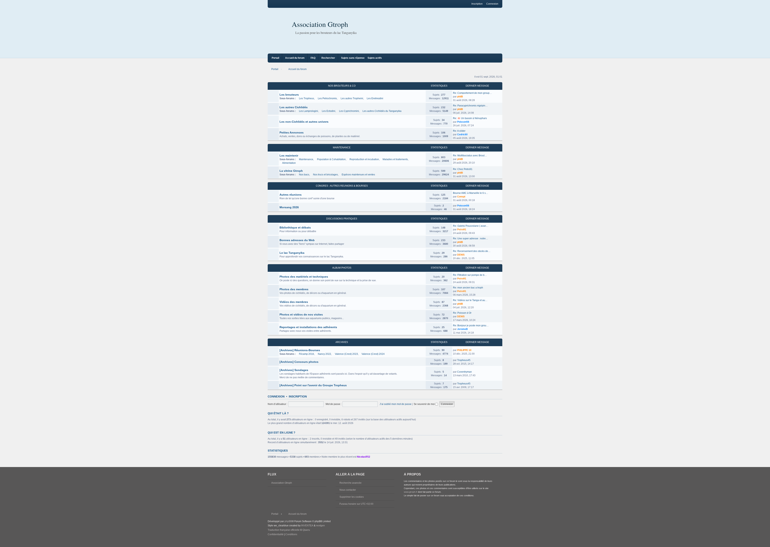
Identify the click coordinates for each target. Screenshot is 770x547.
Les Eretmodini (375, 98)
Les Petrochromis (327, 98)
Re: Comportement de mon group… (472, 93)
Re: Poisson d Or (462, 312)
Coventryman (464, 371)
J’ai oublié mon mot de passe (395, 404)
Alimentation (289, 163)
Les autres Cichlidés (294, 107)
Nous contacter (347, 489)
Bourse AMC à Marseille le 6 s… (470, 193)
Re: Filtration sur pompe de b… (470, 275)
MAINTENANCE (342, 147)
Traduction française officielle (284, 530)
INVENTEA (307, 525)
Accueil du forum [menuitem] (295, 58)
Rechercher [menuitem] (328, 58)
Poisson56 (463, 121)
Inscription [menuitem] (477, 3)
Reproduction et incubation (364, 159)
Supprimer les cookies (351, 496)
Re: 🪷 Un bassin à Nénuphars (470, 118)
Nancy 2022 (324, 354)
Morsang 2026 (289, 207)
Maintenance (306, 159)
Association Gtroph (320, 24)
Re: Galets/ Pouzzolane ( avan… (470, 225)
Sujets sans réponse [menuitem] (353, 58)
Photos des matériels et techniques (304, 276)
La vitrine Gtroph (291, 170)
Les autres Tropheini (352, 98)
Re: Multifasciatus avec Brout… (470, 155)
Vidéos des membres (294, 301)
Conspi (461, 196)
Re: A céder (459, 130)
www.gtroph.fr (410, 492)
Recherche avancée (350, 482)
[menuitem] (276, 534)
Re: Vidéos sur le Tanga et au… (470, 300)
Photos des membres (294, 289)
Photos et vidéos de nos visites (301, 314)
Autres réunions (291, 194)
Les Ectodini (328, 111)
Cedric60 (462, 134)
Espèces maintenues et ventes (358, 174)
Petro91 (461, 229)
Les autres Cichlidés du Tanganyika (382, 111)
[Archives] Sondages (294, 370)
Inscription (298, 396)
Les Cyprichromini (349, 111)
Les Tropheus (306, 98)
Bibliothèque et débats (295, 227)
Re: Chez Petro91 (462, 169)
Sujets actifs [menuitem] (375, 58)
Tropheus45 (463, 360)
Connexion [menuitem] (492, 3)
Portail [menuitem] (275, 58)
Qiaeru (306, 530)
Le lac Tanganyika (292, 252)
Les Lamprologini (308, 111)
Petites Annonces (292, 132)
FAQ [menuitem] (313, 58)
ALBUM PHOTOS (341, 267)
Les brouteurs (289, 94)
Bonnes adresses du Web (297, 240)
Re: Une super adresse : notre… (470, 238)
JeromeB (462, 329)
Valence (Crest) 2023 (346, 354)
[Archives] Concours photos (299, 361)
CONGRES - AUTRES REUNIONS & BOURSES (342, 185)
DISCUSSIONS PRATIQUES (341, 218)
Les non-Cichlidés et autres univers (304, 121)
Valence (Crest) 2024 (373, 354)
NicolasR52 (363, 456)
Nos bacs (304, 174)
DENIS (461, 254)
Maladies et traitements (395, 159)
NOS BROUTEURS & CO (342, 85)
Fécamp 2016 (306, 354)
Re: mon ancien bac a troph (468, 287)
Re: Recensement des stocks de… (471, 251)
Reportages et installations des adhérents (308, 327)
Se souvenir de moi (424, 404)
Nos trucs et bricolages (325, 174)
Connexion (276, 396)
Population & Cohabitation (331, 159)
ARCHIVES (341, 342)
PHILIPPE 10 (464, 350)
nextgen (320, 525)
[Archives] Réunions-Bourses (300, 350)
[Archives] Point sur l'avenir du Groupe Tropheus (313, 385)
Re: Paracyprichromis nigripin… (470, 105)
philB (460, 96)
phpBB (288, 521)
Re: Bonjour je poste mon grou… (471, 325)
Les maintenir (289, 155)
